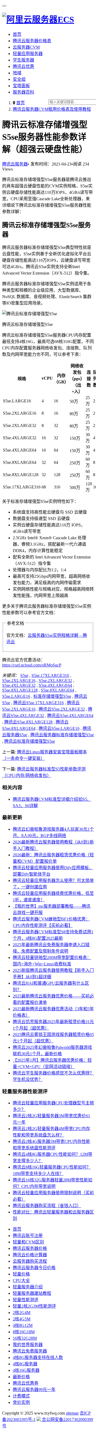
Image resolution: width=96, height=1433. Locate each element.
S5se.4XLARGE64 (55, 685)
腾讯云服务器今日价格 (34, 1267)
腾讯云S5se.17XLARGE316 (38, 702)
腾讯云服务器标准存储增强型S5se (62, 735)
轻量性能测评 (25, 1299)
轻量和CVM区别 (28, 1242)
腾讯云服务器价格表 (32, 40)
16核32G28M (25, 1338)
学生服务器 (23, 60)
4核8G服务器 (25, 1364)
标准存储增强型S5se (52, 696)
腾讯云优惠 (23, 66)
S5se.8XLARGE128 (20, 690)
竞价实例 (21, 1402)
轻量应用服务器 (28, 53)
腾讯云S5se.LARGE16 (59, 728)
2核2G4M (21, 1312)
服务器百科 (23, 92)
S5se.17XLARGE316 (50, 675)
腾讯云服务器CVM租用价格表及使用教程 (52, 109)
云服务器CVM (26, 47)
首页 (17, 34)
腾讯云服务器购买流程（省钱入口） (47, 1205)
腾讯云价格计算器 (30, 1255)
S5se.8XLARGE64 (57, 690)
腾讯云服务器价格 (30, 1248)
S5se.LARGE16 (16, 696)
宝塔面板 (21, 85)
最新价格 (21, 1376)
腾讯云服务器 (15, 164)
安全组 (19, 79)
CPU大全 (21, 1280)
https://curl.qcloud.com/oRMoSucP (31, 665)
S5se (24, 675)
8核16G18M (24, 1332)
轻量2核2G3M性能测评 (34, 1306)
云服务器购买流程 (30, 1261)
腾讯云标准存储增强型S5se (29, 741)
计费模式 (21, 1396)
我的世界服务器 (28, 1344)
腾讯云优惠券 (25, 1383)
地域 (17, 73)
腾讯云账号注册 (28, 1235)
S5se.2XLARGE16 (18, 680)
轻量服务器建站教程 (32, 1293)
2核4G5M (21, 1319)
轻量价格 (21, 1274)
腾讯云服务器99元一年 (34, 1389)
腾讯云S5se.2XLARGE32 (62, 709)
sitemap (72, 1413)
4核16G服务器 (26, 1370)
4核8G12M (23, 1325)
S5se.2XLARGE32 (55, 680)
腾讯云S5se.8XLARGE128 (28, 722)
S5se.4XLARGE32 (18, 685)
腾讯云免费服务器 (30, 1351)
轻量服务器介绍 (28, 1287)
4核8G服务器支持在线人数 (38, 1357)
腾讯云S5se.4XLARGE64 (70, 715)
